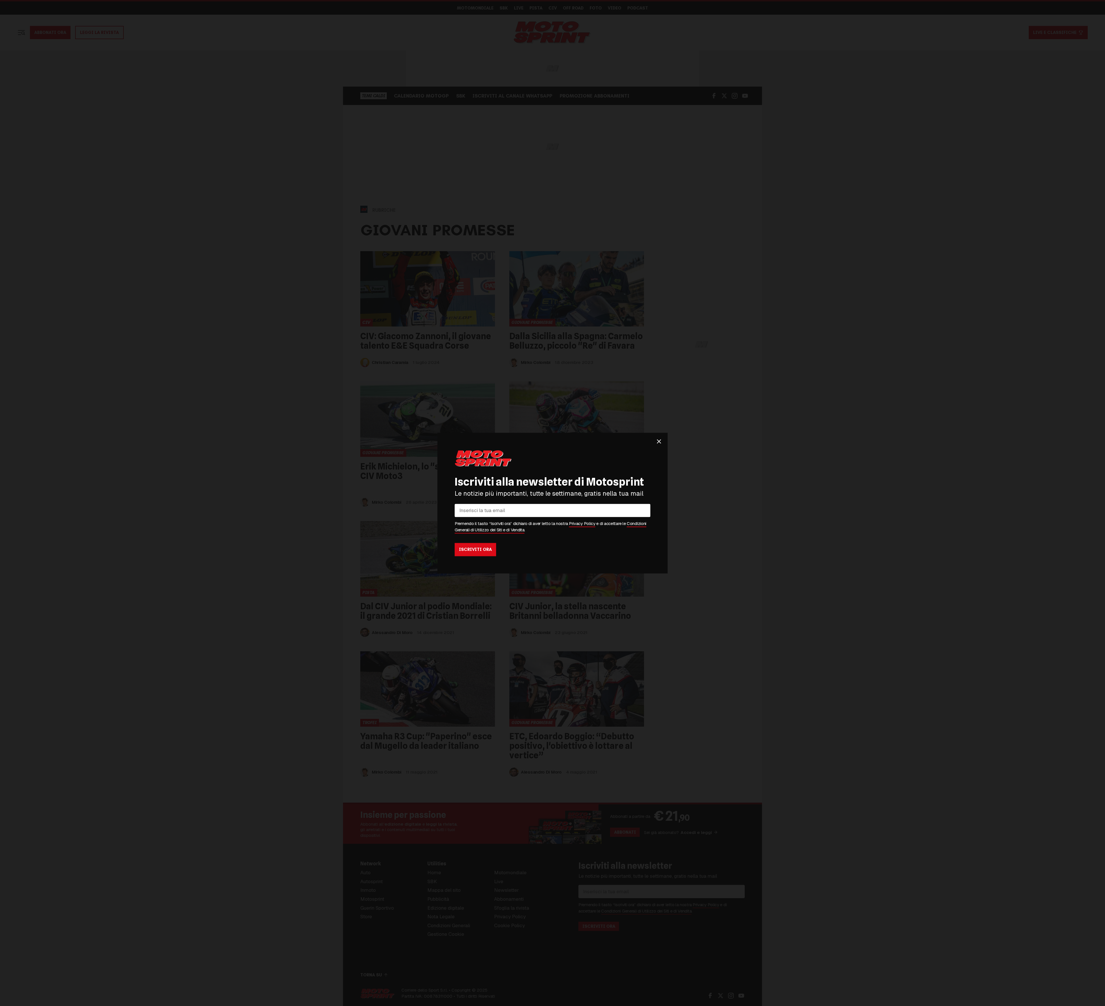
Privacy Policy (582, 523)
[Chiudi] (659, 441)
